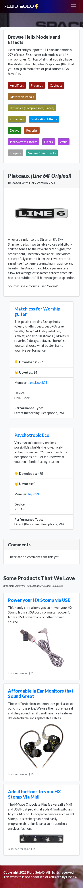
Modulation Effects (44, 119)
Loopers (15, 153)
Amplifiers (17, 85)
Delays (14, 130)
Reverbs (32, 130)
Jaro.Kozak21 (37, 382)
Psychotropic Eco (31, 435)
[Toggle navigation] (73, 6)
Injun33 (33, 494)
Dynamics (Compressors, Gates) (32, 108)
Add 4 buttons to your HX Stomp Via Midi (34, 794)
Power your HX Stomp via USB (39, 600)
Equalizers (17, 119)
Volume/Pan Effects (42, 153)
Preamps (37, 85)
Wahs (64, 142)
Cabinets (56, 85)
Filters (48, 142)
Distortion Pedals (22, 96)
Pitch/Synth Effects (23, 142)
